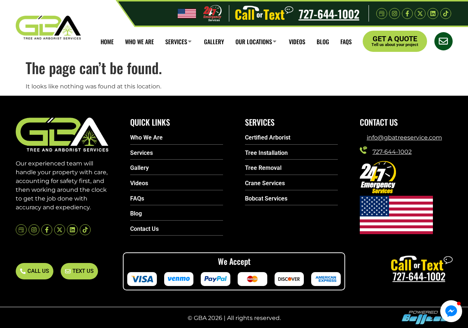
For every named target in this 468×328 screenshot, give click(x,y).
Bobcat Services (266, 198)
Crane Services (265, 183)
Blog (323, 41)
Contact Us (144, 228)
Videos (297, 41)
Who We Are (146, 137)
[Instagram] (394, 13)
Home (107, 41)
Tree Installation (266, 152)
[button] (451, 311)
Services (176, 41)
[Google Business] (381, 13)
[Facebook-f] (407, 13)
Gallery (214, 41)
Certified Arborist (267, 137)
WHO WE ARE (139, 41)
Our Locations (253, 41)
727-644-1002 (329, 13)
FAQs (137, 198)
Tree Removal (263, 167)
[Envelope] (443, 41)
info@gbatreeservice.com (404, 137)
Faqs (346, 41)
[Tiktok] (445, 13)
